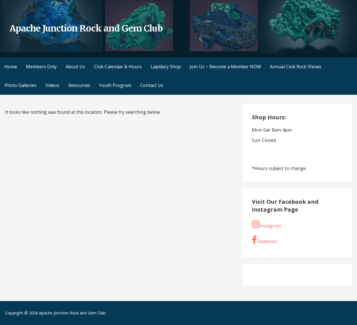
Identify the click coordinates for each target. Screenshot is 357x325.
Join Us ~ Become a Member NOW (225, 67)
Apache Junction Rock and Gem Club (86, 28)
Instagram (270, 226)
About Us (75, 67)
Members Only (41, 67)
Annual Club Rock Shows (295, 67)
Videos (52, 85)
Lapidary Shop (166, 67)
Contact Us (151, 85)
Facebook (267, 241)
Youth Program (115, 85)
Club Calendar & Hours (118, 67)
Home (10, 67)
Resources (79, 85)
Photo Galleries (20, 85)
